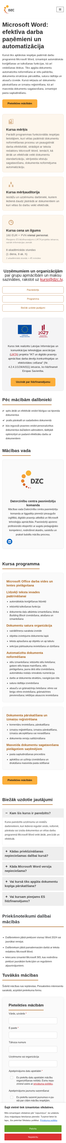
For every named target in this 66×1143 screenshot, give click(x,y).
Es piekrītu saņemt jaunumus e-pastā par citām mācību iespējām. (35, 1099)
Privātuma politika (48, 1120)
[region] (33, 1123)
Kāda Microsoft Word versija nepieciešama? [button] (28, 869)
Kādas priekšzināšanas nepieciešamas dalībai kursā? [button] (26, 853)
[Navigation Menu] (60, 9)
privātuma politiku (43, 1084)
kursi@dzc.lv (51, 279)
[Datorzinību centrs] (9, 9)
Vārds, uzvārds (18, 1013)
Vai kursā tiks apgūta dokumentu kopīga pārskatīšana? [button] (31, 884)
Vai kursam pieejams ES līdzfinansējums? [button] (25, 899)
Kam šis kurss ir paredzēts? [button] (30, 813)
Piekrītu (33, 1128)
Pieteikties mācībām (20, 103)
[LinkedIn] (9, 541)
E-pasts (14, 1028)
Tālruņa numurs (17, 1042)
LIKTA (14, 354)
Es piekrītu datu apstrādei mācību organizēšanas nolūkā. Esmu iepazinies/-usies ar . (35, 1080)
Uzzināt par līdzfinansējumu (33, 381)
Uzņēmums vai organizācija (24, 1056)
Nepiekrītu (33, 1137)
